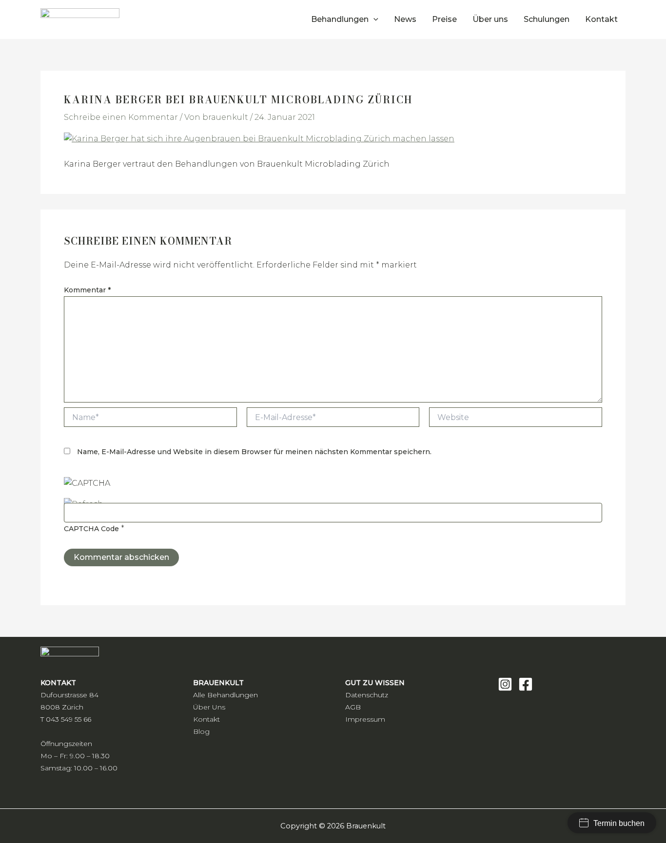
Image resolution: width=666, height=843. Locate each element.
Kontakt (206, 719)
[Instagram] (505, 684)
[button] (373, 19)
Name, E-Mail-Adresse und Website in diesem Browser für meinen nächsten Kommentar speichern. (254, 451)
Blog (201, 731)
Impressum (365, 719)
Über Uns (209, 707)
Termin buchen (619, 823)
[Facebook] (525, 684)
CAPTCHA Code (91, 528)
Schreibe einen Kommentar (121, 117)
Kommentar (87, 290)
